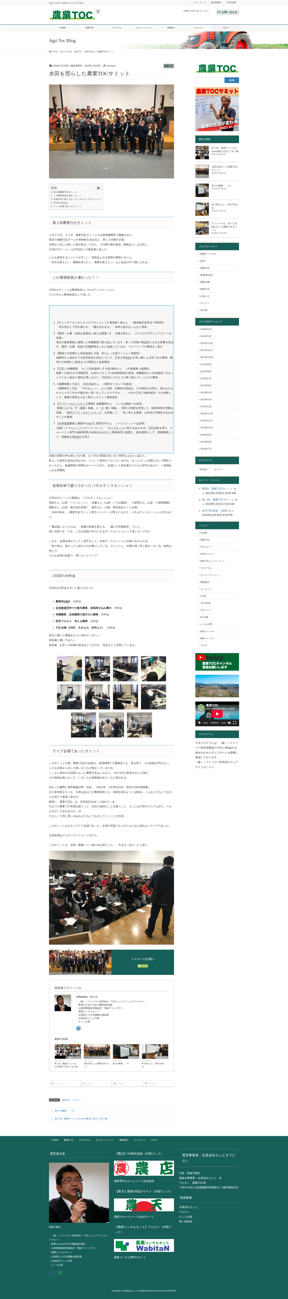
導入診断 (204, 617)
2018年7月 (206, 448)
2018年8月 (206, 441)
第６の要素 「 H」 (122, 1063)
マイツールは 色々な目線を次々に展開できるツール (224, 226)
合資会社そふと (188, 1207)
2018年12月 (206, 413)
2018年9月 (206, 434)
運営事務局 (216, 3)
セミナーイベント (209, 575)
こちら (210, 767)
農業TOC (169, 66)
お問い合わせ (230, 12)
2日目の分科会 (60, 202)
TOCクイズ (205, 610)
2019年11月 (206, 350)
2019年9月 (206, 364)
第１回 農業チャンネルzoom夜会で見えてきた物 (66, 1065)
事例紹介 (205, 582)
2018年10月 (206, 427)
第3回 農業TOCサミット (217, 488)
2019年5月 (206, 392)
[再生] (199, 722)
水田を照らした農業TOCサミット (97, 1065)
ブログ (203, 645)
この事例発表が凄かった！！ (67, 195)
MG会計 (204, 469)
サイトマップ (200, 3)
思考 (202, 261)
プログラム (206, 568)
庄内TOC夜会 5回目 (215, 510)
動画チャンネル (207, 631)
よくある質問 (206, 624)
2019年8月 (206, 371)
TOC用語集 (231, 3)
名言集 (203, 596)
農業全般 (205, 282)
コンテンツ (206, 589)
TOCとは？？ (206, 547)
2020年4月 (206, 329)
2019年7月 (206, 378)
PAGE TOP (278, 1257)
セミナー (77, 1100)
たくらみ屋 (185, 1216)
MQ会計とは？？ (208, 554)
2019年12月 (206, 343)
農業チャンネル (74, 1058)
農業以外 (205, 268)
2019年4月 (206, 399)
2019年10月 (206, 357)
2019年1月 (206, 406)
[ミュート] (229, 722)
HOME (203, 532)
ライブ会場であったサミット (67, 206)
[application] (217, 714)
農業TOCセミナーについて (212, 561)
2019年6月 (206, 385)
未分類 (203, 310)
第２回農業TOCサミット (65, 192)
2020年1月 (206, 336)
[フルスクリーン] (234, 722)
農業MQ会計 (133, 1058)
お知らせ (205, 296)
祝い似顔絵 (185, 1221)
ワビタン (184, 1211)
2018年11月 (206, 420)
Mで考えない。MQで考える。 (153, 1065)
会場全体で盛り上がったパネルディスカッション (77, 199)
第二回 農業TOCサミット (218, 499)
